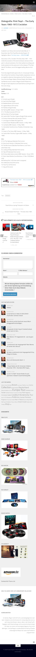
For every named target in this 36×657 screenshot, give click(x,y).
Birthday (10, 385)
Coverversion (14, 388)
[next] (34, 235)
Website (5, 277)
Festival (7, 392)
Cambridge (19, 385)
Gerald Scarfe (16, 392)
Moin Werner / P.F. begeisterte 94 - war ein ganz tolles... (20, 338)
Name (5, 270)
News (12, 14)
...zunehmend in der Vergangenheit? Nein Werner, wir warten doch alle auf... (20, 345)
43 (8, 226)
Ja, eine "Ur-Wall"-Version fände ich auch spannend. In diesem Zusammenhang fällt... (19, 375)
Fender (3, 392)
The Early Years (27, 14)
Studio (24, 402)
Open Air (3, 397)
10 (24, 226)
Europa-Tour (18, 390)
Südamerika (29, 402)
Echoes (10, 390)
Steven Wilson (14, 402)
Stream (20, 402)
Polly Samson (21, 397)
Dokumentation (5, 390)
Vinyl (7, 404)
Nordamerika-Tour (26, 394)
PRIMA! (9, 308)
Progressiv (4, 399)
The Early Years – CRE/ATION (19, 55)
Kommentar (6, 258)
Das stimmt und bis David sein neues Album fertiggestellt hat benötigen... (19, 322)
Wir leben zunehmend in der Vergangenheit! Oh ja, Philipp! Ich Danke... (20, 353)
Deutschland (24, 387)
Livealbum (15, 394)
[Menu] (34, 2)
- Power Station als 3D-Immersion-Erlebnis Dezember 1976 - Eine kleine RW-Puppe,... (19, 367)
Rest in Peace (19, 399)
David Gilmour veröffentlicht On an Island (31, 235)
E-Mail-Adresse (23, 270)
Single (4, 402)
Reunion (25, 399)
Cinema (31, 385)
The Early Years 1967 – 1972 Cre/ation (20, 180)
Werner (6, 28)
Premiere (28, 397)
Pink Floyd (18, 14)
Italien (9, 395)
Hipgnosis (27, 392)
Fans (32, 390)
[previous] (1, 235)
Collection (8, 195)
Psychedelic (9, 399)
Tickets (3, 404)
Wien (10, 404)
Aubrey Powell (4, 385)
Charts (27, 385)
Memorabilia (5, 14)
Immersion (4, 395)
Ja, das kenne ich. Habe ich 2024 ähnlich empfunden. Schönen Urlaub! (17, 315)
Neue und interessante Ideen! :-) (16, 360)
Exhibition (28, 390)
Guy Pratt (22, 392)
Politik (14, 397)
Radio (13, 399)
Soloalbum (8, 402)
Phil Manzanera (8, 397)
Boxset (14, 384)
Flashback (12, 392)
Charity (24, 385)
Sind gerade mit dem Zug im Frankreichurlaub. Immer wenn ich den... (19, 330)
